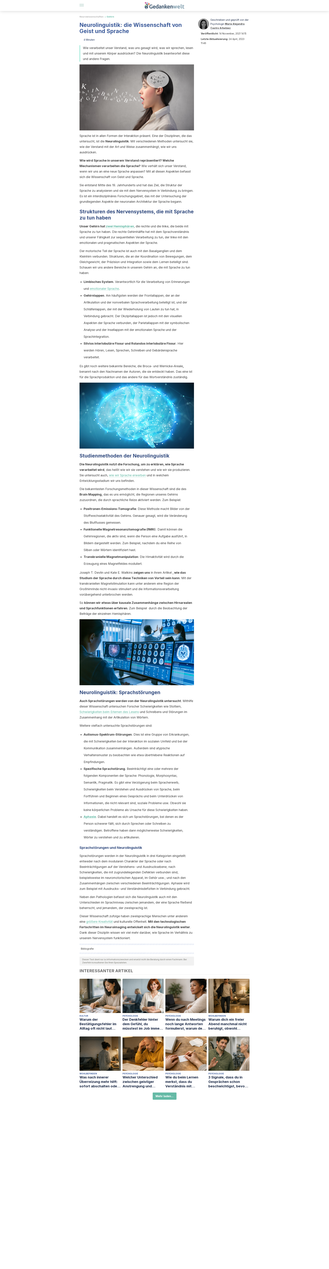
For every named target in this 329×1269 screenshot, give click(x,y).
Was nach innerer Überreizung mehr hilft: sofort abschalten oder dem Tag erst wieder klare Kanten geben (99, 1081)
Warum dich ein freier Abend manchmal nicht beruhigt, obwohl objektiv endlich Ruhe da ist (228, 1024)
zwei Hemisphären (120, 226)
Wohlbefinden (217, 1016)
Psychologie (130, 1016)
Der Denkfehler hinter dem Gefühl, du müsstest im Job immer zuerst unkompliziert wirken (142, 1024)
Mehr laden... (165, 1096)
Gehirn (110, 16)
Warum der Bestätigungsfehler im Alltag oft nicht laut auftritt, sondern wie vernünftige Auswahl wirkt (98, 1024)
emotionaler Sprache (104, 288)
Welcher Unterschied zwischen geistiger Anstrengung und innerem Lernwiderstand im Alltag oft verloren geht (143, 1081)
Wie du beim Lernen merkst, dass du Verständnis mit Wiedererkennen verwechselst (181, 1081)
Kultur (84, 1016)
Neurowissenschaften (91, 16)
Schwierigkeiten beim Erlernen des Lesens (109, 712)
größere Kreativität (99, 921)
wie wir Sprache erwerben (127, 475)
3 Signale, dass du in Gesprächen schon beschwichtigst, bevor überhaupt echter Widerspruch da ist (227, 1081)
